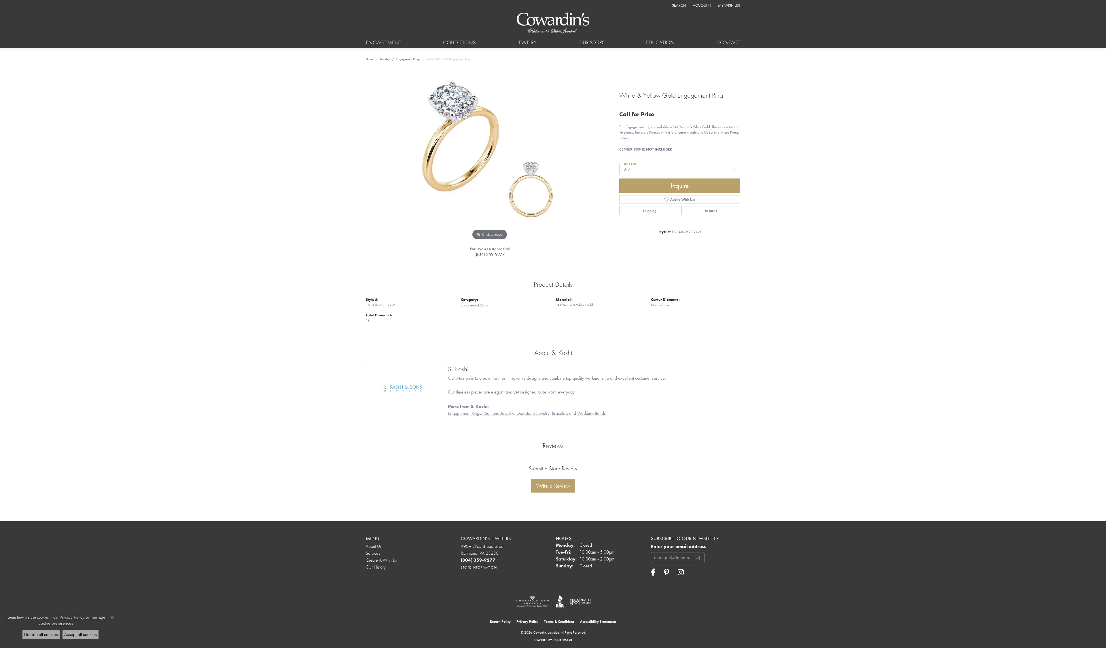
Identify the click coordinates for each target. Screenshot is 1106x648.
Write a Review (553, 485)
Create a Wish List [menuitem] (381, 560)
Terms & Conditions (559, 621)
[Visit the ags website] (532, 601)
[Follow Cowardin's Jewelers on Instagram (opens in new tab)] (681, 572)
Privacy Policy (527, 621)
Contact (728, 42)
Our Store (591, 42)
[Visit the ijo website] (580, 601)
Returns (711, 210)
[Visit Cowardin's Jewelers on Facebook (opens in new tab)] (653, 572)
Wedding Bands (591, 413)
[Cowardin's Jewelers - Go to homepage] (553, 23)
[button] (678, 5)
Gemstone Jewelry (533, 413)
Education (660, 42)
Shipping (649, 210)
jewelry (385, 59)
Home (369, 59)
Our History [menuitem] (376, 567)
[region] (489, 155)
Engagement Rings (408, 59)
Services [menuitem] (373, 553)
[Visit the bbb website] (560, 601)
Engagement (383, 42)
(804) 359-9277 (489, 254)
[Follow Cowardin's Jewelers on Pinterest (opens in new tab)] (666, 572)
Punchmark (563, 640)
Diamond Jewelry (498, 413)
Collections (459, 42)
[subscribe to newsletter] (696, 557)
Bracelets (560, 413)
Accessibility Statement (598, 621)
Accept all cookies (80, 634)
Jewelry (527, 42)
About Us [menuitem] (373, 546)
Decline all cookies (41, 634)
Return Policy (500, 621)
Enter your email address (678, 547)
